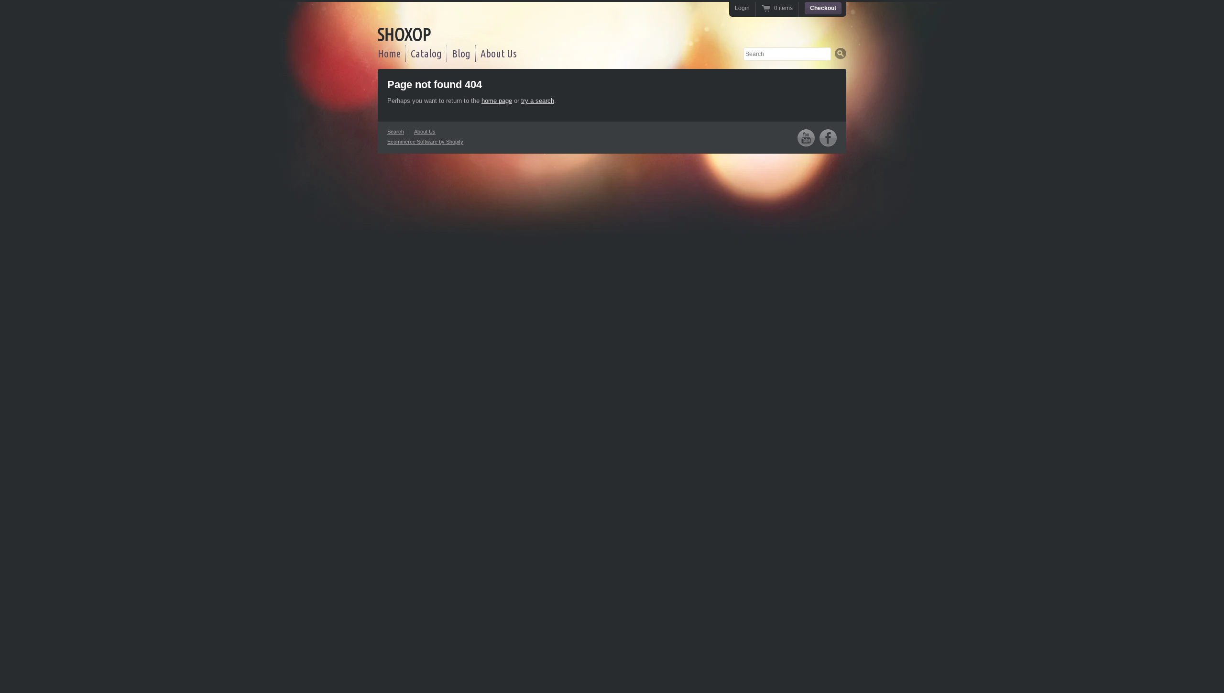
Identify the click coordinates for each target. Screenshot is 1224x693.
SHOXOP (404, 34)
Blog (461, 53)
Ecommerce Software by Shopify (425, 142)
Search (395, 131)
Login (742, 8)
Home (389, 53)
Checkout (823, 8)
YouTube (806, 137)
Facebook (828, 137)
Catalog (426, 53)
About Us (499, 53)
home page (496, 100)
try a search (537, 100)
